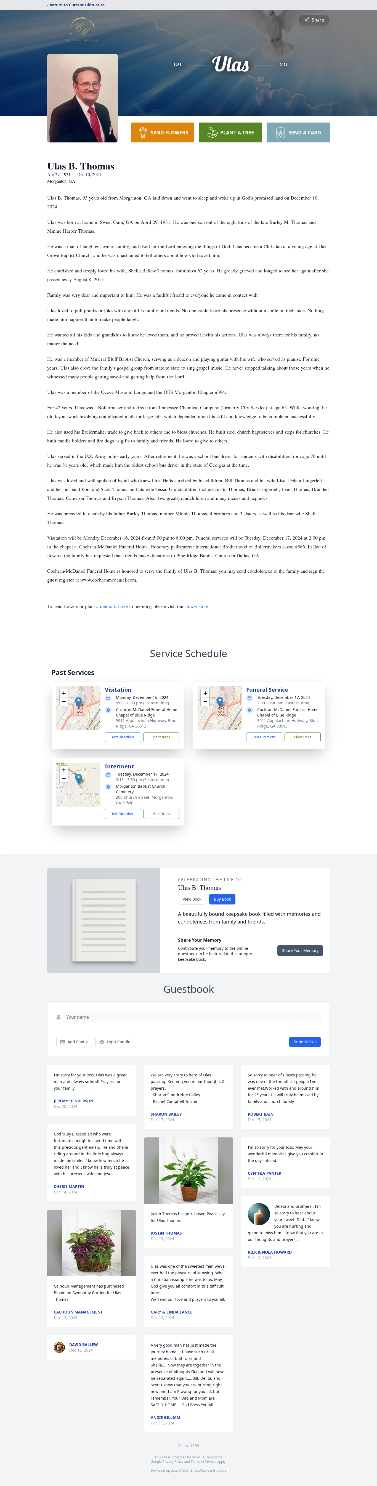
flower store (196, 606)
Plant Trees (161, 737)
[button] (78, 702)
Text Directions (122, 737)
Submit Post (305, 1041)
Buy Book (222, 899)
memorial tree (114, 606)
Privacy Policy (173, 1461)
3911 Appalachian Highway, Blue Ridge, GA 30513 (146, 723)
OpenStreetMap (194, 1470)
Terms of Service (203, 1461)
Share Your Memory (300, 950)
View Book (192, 899)
